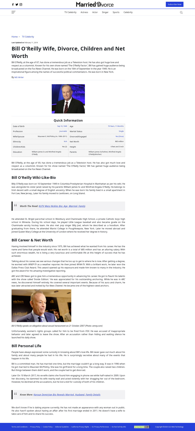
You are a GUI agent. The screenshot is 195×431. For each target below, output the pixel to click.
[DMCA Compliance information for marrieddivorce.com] (142, 427)
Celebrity (128, 12)
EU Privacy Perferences (100, 427)
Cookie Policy (48, 427)
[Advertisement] (33, 21)
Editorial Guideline (62, 427)
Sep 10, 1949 (62, 126)
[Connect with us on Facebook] (13, 4)
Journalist (63, 131)
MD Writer (19, 77)
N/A (65, 141)
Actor (95, 12)
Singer (105, 12)
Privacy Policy (35, 427)
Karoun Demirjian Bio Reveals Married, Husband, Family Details (67, 394)
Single (121, 131)
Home (15, 36)
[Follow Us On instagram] (21, 4)
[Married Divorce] (94, 4)
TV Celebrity (70, 12)
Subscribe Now (174, 4)
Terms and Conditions (20, 427)
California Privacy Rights (80, 427)
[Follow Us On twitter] (17, 4)
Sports (116, 12)
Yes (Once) (120, 136)
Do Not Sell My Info (119, 427)
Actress (84, 12)
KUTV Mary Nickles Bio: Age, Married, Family (62, 206)
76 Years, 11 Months (116, 126)
